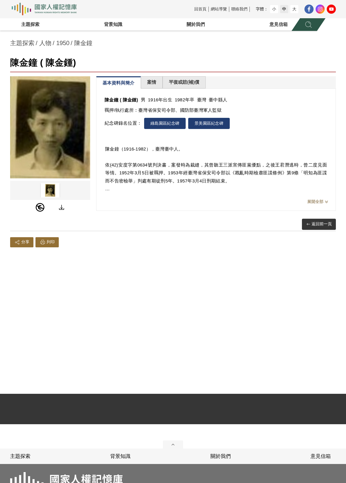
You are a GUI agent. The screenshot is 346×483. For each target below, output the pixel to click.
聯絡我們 (239, 9)
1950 (62, 43)
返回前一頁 (322, 224)
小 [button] (274, 9)
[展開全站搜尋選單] (308, 24)
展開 (173, 444)
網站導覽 (219, 9)
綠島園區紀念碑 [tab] (164, 123)
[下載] (61, 207)
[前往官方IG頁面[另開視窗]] (320, 9)
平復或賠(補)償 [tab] (184, 82)
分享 (25, 242)
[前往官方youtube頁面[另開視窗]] (331, 9)
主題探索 (30, 24)
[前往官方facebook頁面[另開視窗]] (309, 9)
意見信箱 (279, 24)
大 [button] (294, 9)
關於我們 (196, 24)
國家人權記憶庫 (47, 9)
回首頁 (200, 9)
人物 (45, 43)
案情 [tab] (151, 82)
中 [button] (284, 9)
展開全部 (315, 201)
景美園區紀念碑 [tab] (209, 123)
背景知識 (113, 24)
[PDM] (40, 207)
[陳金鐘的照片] (50, 127)
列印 (51, 242)
